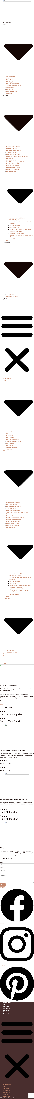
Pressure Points (11, 160)
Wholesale (6, 1006)
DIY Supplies (10, 82)
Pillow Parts (9, 80)
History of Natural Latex (13, 154)
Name (1, 862)
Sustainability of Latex (13, 146)
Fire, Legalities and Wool (13, 164)
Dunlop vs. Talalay (11, 148)
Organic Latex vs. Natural (13, 150)
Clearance (9, 93)
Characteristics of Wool (13, 167)
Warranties (6, 1010)
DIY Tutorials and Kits (12, 83)
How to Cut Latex (14, 225)
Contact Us (6, 1014)
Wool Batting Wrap (15, 220)
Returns (5, 1012)
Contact (5, 300)
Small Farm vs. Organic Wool (15, 162)
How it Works (7, 22)
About (4, 298)
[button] (17, 343)
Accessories (10, 87)
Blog (7, 240)
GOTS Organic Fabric (12, 169)
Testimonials (10, 294)
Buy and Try (6, 1008)
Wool (7, 78)
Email (1, 867)
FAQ (14, 804)
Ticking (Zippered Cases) (13, 85)
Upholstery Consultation (16, 233)
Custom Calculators (12, 91)
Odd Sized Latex (14, 227)
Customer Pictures (12, 296)
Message (2, 873)
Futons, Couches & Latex (17, 218)
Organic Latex (10, 76)
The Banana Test (11, 152)
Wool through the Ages (13, 165)
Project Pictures (14, 239)
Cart (4, 307)
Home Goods (10, 89)
